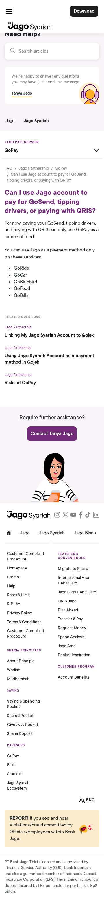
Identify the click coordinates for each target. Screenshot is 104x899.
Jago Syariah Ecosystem (18, 785)
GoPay (61, 168)
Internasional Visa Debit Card (73, 580)
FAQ (8, 168)
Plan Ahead (68, 610)
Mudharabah (18, 679)
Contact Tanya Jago (52, 434)
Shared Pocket (20, 715)
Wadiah (13, 670)
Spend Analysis (71, 637)
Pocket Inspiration (74, 655)
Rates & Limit (18, 595)
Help (11, 586)
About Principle (21, 661)
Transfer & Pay (70, 619)
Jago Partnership (33, 168)
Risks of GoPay (20, 383)
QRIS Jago (67, 601)
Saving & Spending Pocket (23, 703)
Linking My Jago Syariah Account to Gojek (49, 335)
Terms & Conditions (24, 622)
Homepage (17, 568)
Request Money (72, 628)
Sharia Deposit (20, 733)
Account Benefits (73, 677)
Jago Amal (67, 646)
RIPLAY (13, 604)
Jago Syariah (36, 121)
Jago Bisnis (85, 533)
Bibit (11, 765)
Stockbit (14, 774)
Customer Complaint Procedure (25, 556)
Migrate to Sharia (73, 568)
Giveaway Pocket (22, 724)
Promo (13, 577)
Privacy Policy (19, 613)
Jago (10, 121)
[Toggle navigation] (9, 11)
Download (84, 11)
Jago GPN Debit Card (77, 592)
